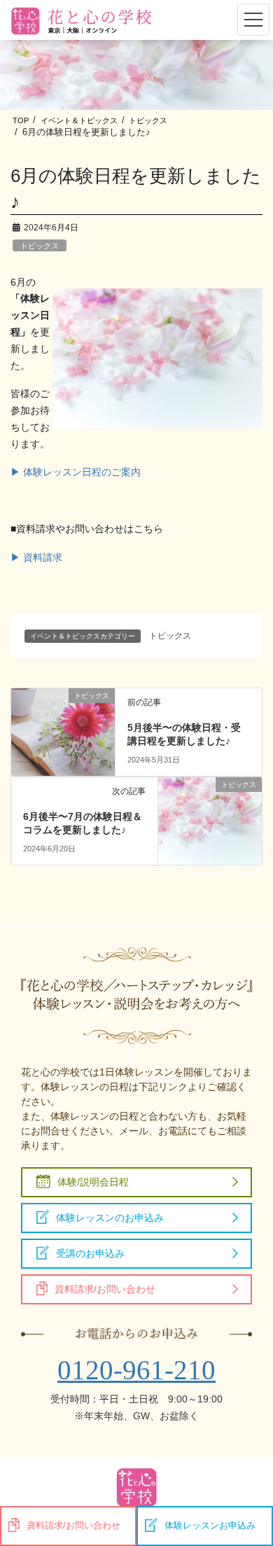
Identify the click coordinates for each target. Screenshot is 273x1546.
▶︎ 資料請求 (36, 557)
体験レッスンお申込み (209, 1526)
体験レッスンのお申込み (110, 1217)
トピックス (39, 246)
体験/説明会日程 (93, 1182)
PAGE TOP (252, 1484)
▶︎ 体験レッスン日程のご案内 (75, 472)
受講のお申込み (90, 1253)
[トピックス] (63, 721)
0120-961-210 (136, 1370)
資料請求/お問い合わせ (105, 1289)
